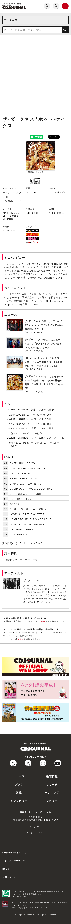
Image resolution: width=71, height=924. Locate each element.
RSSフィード (9, 868)
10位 (56, 442)
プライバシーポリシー (13, 860)
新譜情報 (52, 776)
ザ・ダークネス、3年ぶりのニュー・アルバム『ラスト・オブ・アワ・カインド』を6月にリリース (43, 343)
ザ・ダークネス (32, 580)
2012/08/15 (9, 230)
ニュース (19, 776)
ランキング (52, 792)
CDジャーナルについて (14, 852)
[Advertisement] (35, 75)
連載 (19, 792)
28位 (12, 414)
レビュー (52, 801)
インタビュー (19, 801)
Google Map (35, 826)
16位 (12, 424)
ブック (19, 784)
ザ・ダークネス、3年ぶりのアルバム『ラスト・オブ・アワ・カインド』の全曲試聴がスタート (44, 325)
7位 (11, 433)
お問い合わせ (9, 877)
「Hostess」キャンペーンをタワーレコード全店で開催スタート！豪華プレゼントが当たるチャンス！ (43, 361)
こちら (42, 621)
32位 (39, 414)
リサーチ (52, 784)
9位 (11, 442)
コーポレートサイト (35, 832)
